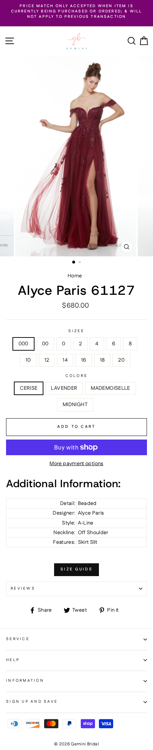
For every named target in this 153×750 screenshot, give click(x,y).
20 (121, 360)
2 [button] (80, 263)
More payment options (76, 463)
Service (18, 639)
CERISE (28, 388)
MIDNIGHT (75, 404)
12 (46, 360)
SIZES (76, 331)
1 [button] (74, 262)
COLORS (76, 376)
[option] (76, 12)
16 (83, 360)
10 (28, 360)
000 (23, 343)
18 (102, 360)
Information (25, 680)
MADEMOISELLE (110, 388)
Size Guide (76, 569)
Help (13, 660)
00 (45, 343)
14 (65, 360)
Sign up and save (32, 701)
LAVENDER (64, 388)
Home (75, 276)
